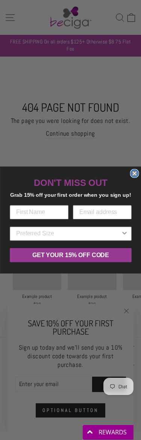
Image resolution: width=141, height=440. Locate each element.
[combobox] (68, 234)
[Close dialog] (134, 173)
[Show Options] (124, 234)
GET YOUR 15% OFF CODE (70, 255)
